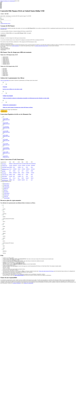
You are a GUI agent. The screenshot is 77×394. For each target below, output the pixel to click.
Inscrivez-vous (4, 111)
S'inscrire (6, 321)
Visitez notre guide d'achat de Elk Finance (46, 271)
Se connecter (2, 321)
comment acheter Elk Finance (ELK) (41, 45)
